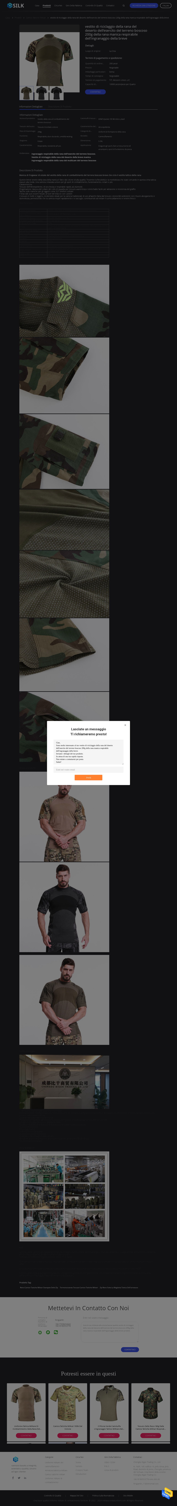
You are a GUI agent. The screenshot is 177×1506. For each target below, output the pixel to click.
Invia (88, 777)
